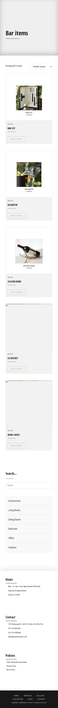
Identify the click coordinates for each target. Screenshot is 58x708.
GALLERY (40, 696)
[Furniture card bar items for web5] (29, 403)
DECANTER (12, 205)
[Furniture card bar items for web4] (29, 250)
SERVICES (28, 696)
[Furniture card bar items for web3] (29, 327)
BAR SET (11, 128)
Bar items (10, 124)
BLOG (30, 699)
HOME (16, 696)
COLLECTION (18, 699)
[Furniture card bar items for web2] (29, 97)
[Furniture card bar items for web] (29, 173)
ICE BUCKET (13, 358)
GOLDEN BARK (14, 281)
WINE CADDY (14, 434)
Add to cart (17, 139)
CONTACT (41, 699)
